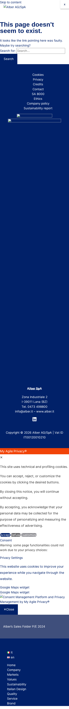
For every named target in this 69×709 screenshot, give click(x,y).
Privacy (38, 79)
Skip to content (10, 2)
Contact (38, 89)
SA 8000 (38, 94)
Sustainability (16, 684)
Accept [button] (5, 535)
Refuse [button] (16, 535)
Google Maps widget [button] (14, 587)
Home (11, 665)
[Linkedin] (34, 420)
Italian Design (16, 689)
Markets (13, 674)
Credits (38, 84)
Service (12, 698)
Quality (12, 694)
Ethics (38, 98)
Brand (11, 703)
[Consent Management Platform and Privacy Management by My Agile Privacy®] (34, 602)
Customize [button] (29, 535)
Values (12, 679)
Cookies (38, 75)
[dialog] (34, 493)
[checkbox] (34, 592)
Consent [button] (6, 540)
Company (14, 670)
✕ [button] (1, 457)
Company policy (38, 103)
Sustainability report (38, 108)
